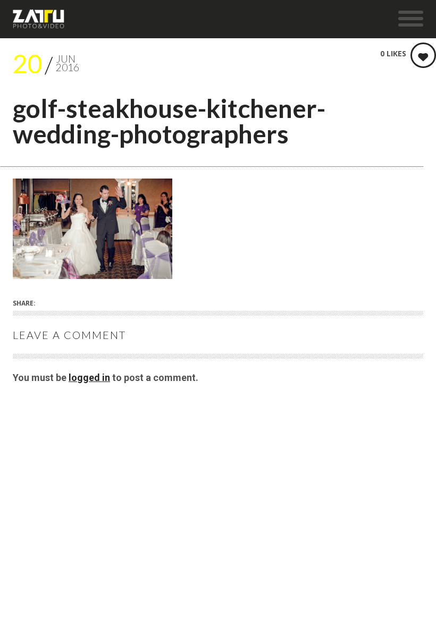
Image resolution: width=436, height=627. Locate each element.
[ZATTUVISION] (38, 19)
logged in (89, 377)
